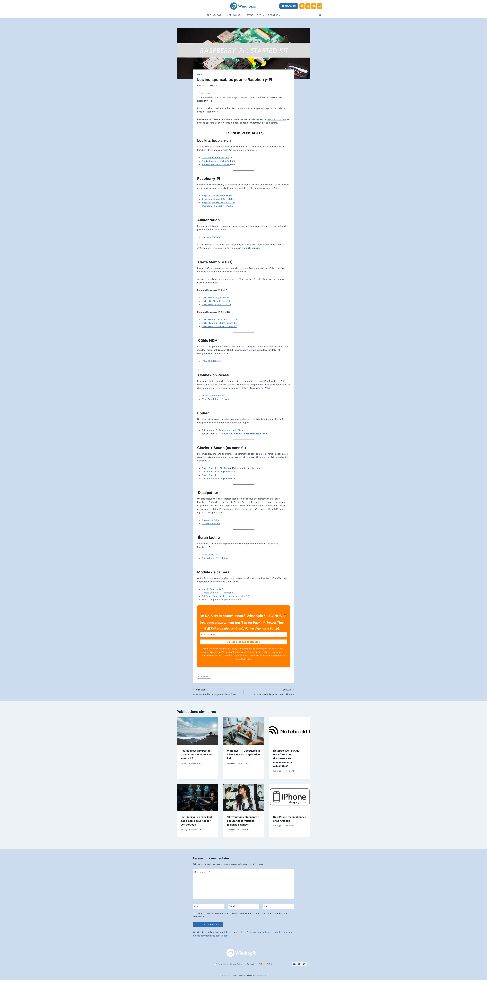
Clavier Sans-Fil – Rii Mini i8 (216, 468)
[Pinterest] (307, 5)
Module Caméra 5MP (212, 589)
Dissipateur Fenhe (211, 523)
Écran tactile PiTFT (211, 554)
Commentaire (202, 872)
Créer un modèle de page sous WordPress (214, 692)
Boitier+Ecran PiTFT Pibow (215, 558)
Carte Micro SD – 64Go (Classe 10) (219, 326)
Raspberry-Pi (204, 676)
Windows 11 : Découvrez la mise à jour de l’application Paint (243, 754)
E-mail (233, 906)
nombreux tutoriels (276, 119)
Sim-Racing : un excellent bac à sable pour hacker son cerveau (196, 821)
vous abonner (275, 913)
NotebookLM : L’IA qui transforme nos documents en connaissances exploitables (286, 758)
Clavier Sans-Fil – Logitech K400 (218, 471)
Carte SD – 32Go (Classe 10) (216, 304)
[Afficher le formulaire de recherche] (320, 15)
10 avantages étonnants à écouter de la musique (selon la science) (243, 821)
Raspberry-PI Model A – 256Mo (217, 206)
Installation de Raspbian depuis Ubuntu (274, 692)
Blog (199, 75)
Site (265, 906)
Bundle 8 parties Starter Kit (215, 161)
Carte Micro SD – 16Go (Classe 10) (219, 319)
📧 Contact (249, 964)
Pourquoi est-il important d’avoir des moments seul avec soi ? (196, 754)
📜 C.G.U (268, 964)
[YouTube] (302, 5)
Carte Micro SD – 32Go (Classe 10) (219, 323)
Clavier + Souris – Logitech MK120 (219, 478)
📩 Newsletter (221, 964)
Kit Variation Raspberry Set (215, 157)
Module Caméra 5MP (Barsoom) (218, 592)
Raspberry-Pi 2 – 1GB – (217, 195)
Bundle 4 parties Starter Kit (216, 164)
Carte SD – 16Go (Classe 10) (216, 301)
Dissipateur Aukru (211, 520)
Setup (250, 15)
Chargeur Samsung (211, 237)
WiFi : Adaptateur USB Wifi (215, 399)
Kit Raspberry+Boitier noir (253, 433)
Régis (202, 85)
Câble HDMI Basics (211, 361)
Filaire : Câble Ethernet (213, 395)
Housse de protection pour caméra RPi (221, 599)
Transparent (225, 430)
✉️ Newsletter (289, 6)
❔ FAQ (259, 964)
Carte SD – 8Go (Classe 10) (215, 297)
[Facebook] (313, 5)
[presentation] (197, 731)
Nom (197, 906)
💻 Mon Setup (236, 964)
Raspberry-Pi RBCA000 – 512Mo (218, 202)
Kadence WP (261, 976)
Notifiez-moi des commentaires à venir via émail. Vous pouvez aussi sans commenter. (240, 915)
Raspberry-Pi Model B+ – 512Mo (218, 199)
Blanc (240, 430)
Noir (234, 430)
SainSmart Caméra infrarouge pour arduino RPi (225, 596)
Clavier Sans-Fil (210, 475)
